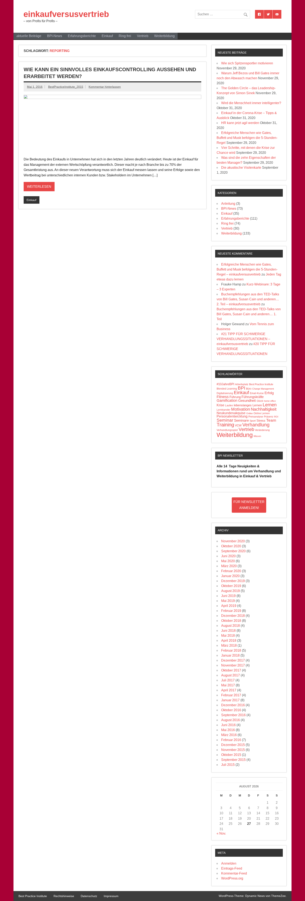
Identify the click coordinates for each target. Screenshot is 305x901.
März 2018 (229, 645)
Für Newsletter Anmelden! (249, 505)
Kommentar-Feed (234, 873)
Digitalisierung (225, 393)
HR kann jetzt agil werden (240, 123)
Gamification (227, 400)
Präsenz (268, 416)
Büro (248, 388)
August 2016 (230, 720)
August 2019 (230, 591)
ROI (276, 416)
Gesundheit (247, 400)
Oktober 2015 (231, 755)
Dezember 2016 (233, 705)
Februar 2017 (231, 695)
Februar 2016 (231, 740)
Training (225, 424)
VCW (238, 425)
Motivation (240, 409)
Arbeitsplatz (241, 384)
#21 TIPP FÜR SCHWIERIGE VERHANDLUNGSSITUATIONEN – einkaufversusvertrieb (243, 339)
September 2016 (233, 715)
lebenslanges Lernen (248, 405)
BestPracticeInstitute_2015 (65, 86)
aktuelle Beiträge (28, 36)
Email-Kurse (257, 393)
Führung (235, 397)
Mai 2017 (228, 685)
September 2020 (233, 551)
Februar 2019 (231, 610)
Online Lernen (262, 413)
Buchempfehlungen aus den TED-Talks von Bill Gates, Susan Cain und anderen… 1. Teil (249, 314)
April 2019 (228, 605)
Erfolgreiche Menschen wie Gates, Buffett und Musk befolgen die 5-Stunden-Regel (247, 137)
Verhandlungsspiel (227, 430)
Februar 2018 (231, 650)
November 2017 (233, 665)
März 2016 (229, 735)
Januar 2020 (230, 576)
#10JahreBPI (225, 384)
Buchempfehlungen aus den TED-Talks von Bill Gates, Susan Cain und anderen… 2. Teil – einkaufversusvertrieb (248, 299)
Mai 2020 (228, 561)
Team (271, 420)
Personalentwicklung (232, 416)
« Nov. (221, 833)
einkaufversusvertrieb (66, 14)
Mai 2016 (228, 730)
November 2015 (233, 750)
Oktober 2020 (231, 546)
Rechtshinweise (64, 896)
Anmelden (228, 863)
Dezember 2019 (233, 581)
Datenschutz (89, 896)
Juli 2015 (228, 764)
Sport (253, 420)
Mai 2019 (228, 601)
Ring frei (125, 36)
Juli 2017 (228, 680)
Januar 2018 (230, 655)
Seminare (241, 420)
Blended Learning (227, 388)
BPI (241, 388)
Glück (260, 400)
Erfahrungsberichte (82, 36)
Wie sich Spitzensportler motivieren (247, 63)
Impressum (111, 896)
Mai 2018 (228, 635)
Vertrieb (142, 36)
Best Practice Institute (261, 384)
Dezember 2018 (233, 615)
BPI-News (54, 36)
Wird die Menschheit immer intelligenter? (251, 103)
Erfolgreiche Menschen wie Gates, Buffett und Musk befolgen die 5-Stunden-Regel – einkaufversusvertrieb (247, 269)
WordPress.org (232, 878)
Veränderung (262, 430)
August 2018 (230, 625)
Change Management (263, 388)
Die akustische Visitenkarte (241, 167)
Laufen (229, 405)
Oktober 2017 (231, 670)
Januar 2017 (230, 700)
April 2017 (228, 690)
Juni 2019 (228, 596)
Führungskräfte (253, 397)
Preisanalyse (255, 416)
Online (249, 413)
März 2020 (229, 566)
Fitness (223, 397)
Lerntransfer (223, 409)
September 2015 (233, 759)
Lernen (270, 404)
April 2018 (228, 640)
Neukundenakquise (231, 413)
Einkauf (107, 36)
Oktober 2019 (231, 586)
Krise (220, 405)
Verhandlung (256, 424)
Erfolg (269, 393)
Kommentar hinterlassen (105, 86)
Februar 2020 (231, 571)
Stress (260, 420)
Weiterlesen (39, 186)
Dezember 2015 (233, 745)
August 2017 (230, 675)
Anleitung (228, 203)
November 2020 (233, 541)
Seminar (225, 420)
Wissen (257, 436)
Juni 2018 (228, 630)
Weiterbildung (164, 36)
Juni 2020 (228, 556)
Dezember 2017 (233, 660)
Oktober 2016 (231, 710)
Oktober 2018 (231, 620)
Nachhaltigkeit (264, 409)
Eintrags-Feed (231, 868)
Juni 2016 (228, 725)
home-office (270, 401)
